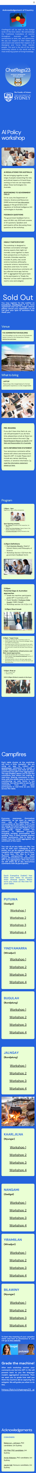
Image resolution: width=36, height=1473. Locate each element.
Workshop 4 (18, 932)
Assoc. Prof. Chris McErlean (13, 528)
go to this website (12, 1340)
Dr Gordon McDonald (11, 531)
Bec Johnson (9, 525)
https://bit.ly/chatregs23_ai (18, 1389)
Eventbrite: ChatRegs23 (12, 305)
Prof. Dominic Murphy (15, 546)
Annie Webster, (10, 1458)
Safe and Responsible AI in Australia (17, 443)
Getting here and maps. (9, 339)
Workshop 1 (18, 910)
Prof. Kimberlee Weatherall (20, 656)
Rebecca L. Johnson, (12, 1443)
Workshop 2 (18, 918)
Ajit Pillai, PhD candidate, (14, 1450)
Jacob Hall (8, 1465)
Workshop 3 (18, 925)
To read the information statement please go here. (17, 463)
